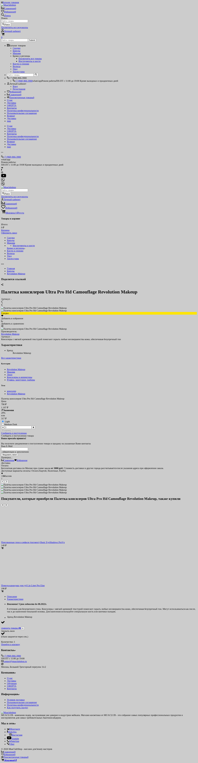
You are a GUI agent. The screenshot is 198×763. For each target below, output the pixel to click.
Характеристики (15, 599)
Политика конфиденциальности (23, 110)
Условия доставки (16, 700)
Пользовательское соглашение (22, 113)
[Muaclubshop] (8, 712)
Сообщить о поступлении (14, 433)
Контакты (12, 108)
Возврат (11, 116)
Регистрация (19, 89)
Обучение (12, 683)
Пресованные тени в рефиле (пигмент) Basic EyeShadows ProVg (33, 542)
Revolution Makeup (16, 273)
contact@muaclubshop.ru (15, 661)
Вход (15, 86)
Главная (11, 268)
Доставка (11, 103)
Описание (12, 596)
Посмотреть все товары (30, 58)
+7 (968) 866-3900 (23, 81)
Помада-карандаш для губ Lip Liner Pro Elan (23, 585)
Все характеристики (11, 358)
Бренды (10, 271)
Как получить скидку (17, 707)
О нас (10, 100)
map (9, 121)
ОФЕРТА (11, 105)
